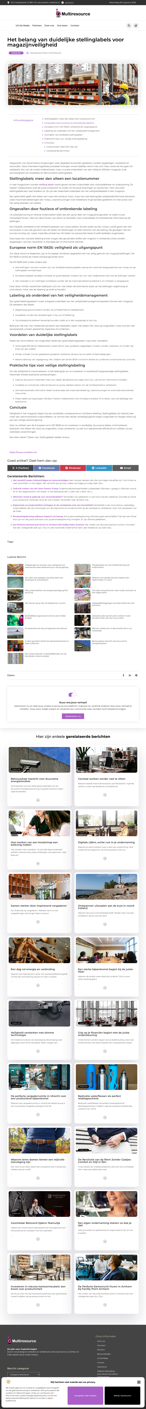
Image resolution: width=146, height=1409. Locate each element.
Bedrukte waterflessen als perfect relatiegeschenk (99, 1097)
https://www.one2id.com (23, 452)
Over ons (49, 25)
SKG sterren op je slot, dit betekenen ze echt (45, 603)
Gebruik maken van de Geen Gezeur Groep (35, 488)
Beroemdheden (104, 1354)
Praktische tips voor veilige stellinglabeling (65, 138)
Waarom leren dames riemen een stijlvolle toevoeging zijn (37, 1160)
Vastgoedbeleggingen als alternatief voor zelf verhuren (113, 604)
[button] (138, 1382)
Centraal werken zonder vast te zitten (101, 778)
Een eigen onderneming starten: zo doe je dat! (104, 1224)
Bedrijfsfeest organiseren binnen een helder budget (45, 617)
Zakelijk (16, 53)
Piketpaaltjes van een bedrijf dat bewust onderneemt (110, 566)
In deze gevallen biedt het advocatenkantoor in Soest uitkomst (47, 642)
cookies (50, 1395)
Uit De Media (23, 25)
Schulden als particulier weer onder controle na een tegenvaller (114, 591)
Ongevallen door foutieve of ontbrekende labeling (69, 122)
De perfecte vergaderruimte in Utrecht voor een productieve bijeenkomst (38, 1097)
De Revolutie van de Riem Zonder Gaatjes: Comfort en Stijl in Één (104, 1160)
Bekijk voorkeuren (122, 1395)
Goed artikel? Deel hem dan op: (62, 146)
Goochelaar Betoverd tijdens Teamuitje (35, 1223)
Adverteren (102, 1367)
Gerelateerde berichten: (58, 150)
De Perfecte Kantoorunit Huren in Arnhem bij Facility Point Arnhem (48, 524)
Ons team (62, 25)
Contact (75, 25)
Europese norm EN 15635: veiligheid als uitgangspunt (70, 126)
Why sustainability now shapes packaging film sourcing (46, 591)
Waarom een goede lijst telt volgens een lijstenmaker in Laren (110, 579)
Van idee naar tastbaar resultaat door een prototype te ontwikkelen (44, 579)
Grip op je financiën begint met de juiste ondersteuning (103, 1034)
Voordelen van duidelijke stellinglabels (63, 134)
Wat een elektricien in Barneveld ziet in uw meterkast (112, 629)
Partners (37, 25)
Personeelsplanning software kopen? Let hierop (38, 516)
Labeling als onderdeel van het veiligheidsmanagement (72, 130)
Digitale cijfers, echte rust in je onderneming (106, 842)
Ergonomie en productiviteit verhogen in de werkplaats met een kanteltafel (53, 505)
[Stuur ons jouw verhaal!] (73, 693)
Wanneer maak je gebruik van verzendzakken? (38, 497)
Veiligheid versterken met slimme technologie (32, 1034)
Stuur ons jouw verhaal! (73, 702)
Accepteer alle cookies (85, 1395)
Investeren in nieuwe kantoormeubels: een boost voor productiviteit (38, 1287)
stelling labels (46, 184)
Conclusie (49, 142)
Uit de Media (102, 1358)
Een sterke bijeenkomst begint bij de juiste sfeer (105, 970)
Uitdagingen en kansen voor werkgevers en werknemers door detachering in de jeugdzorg (46, 566)
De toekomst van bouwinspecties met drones (46, 628)
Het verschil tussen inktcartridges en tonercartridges (40, 480)
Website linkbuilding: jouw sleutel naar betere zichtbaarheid (107, 1374)
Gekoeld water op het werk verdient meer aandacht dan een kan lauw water (111, 617)
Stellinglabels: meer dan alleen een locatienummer (69, 118)
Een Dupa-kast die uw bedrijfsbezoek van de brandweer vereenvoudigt (45, 655)
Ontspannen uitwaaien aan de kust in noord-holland (106, 907)
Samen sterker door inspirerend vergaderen (39, 905)
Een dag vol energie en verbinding (33, 969)
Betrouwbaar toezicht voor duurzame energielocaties (109, 642)
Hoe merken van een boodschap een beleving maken (34, 843)
